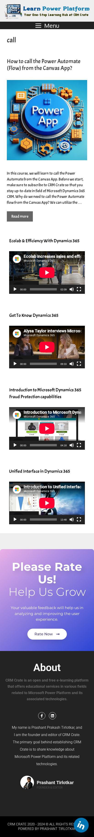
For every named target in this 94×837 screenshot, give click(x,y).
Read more (19, 216)
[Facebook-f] (41, 715)
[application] (47, 272)
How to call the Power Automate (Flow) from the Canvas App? (44, 65)
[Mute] (71, 289)
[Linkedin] (52, 715)
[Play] (15, 289)
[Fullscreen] (79, 289)
